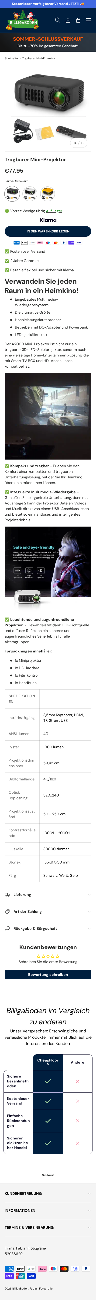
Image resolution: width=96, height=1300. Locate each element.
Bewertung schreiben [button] (48, 974)
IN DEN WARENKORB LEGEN (48, 231)
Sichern (48, 1175)
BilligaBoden (20, 1288)
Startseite (11, 58)
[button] (78, 20)
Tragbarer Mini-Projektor (38, 58)
